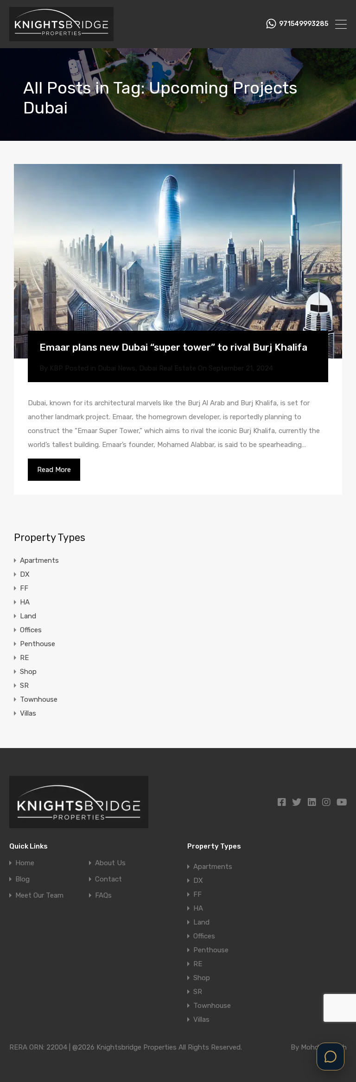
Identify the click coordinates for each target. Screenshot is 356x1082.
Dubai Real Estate (167, 368)
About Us (110, 863)
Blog (22, 879)
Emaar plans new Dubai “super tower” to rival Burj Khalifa (173, 347)
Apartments (39, 560)
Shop (28, 671)
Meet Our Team (39, 895)
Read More (54, 470)
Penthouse (37, 644)
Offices (31, 630)
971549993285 (303, 24)
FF (24, 588)
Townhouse (38, 699)
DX (25, 574)
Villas (28, 713)
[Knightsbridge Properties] (61, 37)
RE (24, 658)
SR (24, 685)
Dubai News (116, 368)
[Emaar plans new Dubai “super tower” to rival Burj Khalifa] (178, 261)
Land (28, 616)
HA (25, 602)
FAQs (103, 895)
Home (24, 863)
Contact (108, 879)
